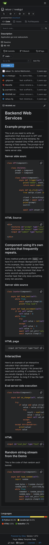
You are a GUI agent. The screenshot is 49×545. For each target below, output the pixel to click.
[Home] (4, 3)
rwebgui (18, 9)
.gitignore (9, 80)
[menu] (11, 543)
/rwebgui (10, 76)
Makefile (8, 85)
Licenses (31, 543)
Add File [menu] (36, 61)
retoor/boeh (16, 18)
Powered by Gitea (18, 536)
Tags (41, 51)
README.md (10, 94)
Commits (10, 51)
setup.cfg (9, 99)
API (40, 543)
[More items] (46, 21)
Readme (7, 42)
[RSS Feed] (4, 14)
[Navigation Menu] (45, 3)
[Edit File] (44, 105)
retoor (8, 9)
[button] (10, 14)
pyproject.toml (11, 90)
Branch (25, 51)
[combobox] (15, 61)
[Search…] (46, 28)
